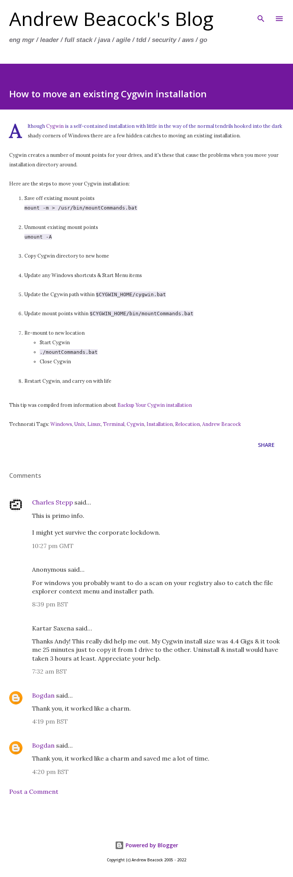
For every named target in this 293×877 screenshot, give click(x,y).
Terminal (113, 424)
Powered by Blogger (151, 845)
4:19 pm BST (50, 721)
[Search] (261, 13)
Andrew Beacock (221, 424)
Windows (61, 424)
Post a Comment (33, 791)
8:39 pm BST (50, 604)
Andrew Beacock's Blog (111, 19)
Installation (159, 424)
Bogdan (43, 695)
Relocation (187, 424)
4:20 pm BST (50, 771)
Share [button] (266, 444)
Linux (94, 424)
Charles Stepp (52, 502)
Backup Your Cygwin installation (155, 405)
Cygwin (55, 126)
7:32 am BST (49, 671)
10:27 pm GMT (53, 546)
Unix (79, 424)
